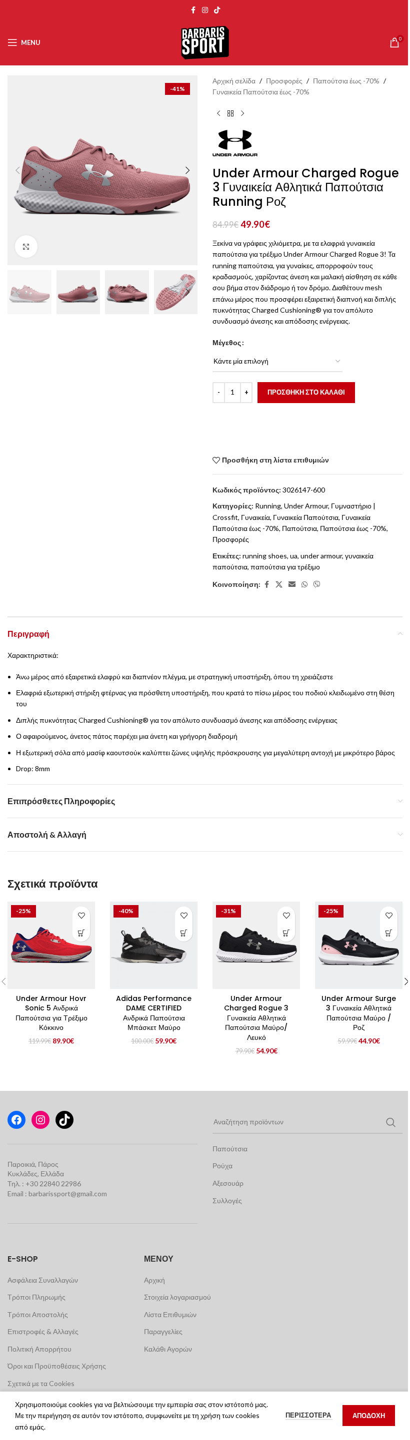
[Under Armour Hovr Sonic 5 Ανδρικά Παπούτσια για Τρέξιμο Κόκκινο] (51, 945)
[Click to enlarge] (26, 246)
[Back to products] (230, 114)
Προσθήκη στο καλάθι (306, 392)
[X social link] (279, 584)
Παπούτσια (299, 528)
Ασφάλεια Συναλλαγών (43, 1280)
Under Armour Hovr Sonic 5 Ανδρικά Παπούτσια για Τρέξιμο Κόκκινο (52, 1013)
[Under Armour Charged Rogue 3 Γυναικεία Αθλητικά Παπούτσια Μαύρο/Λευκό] (256, 945)
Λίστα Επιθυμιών (170, 1314)
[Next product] (242, 114)
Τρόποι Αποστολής (38, 1314)
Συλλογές (227, 1200)
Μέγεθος (226, 342)
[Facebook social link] (193, 10)
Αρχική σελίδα (234, 80)
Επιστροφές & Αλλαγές (43, 1331)
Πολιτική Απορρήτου (40, 1349)
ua (294, 555)
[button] (18, 170)
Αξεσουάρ (228, 1183)
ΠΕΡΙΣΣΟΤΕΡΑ (309, 1415)
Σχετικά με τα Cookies (41, 1383)
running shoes (264, 555)
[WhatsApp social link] (304, 584)
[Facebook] (17, 1120)
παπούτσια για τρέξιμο (285, 566)
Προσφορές (284, 80)
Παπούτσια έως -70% (346, 80)
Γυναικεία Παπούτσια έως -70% (261, 91)
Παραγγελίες (163, 1331)
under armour (321, 555)
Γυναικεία (255, 517)
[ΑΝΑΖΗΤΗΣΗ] (391, 1122)
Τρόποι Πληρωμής (37, 1297)
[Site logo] (204, 41)
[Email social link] (292, 584)
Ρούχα (222, 1165)
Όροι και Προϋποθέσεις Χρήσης (57, 1366)
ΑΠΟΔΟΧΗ (368, 1416)
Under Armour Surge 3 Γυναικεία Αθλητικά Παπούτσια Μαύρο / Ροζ (359, 1013)
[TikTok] (65, 1120)
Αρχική (154, 1280)
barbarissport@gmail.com (67, 1193)
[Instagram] (41, 1120)
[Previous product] (218, 114)
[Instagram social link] (205, 10)
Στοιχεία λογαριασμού (177, 1297)
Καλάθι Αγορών (168, 1349)
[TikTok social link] (217, 10)
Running (268, 505)
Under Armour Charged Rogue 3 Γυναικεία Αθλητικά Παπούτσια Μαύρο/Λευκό (256, 1017)
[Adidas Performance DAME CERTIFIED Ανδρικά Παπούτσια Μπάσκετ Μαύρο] (154, 945)
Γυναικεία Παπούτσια (305, 517)
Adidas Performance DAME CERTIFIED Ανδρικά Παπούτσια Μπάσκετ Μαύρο (154, 1013)
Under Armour (306, 505)
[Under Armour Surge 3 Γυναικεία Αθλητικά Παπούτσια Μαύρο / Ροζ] (358, 945)
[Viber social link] (317, 584)
